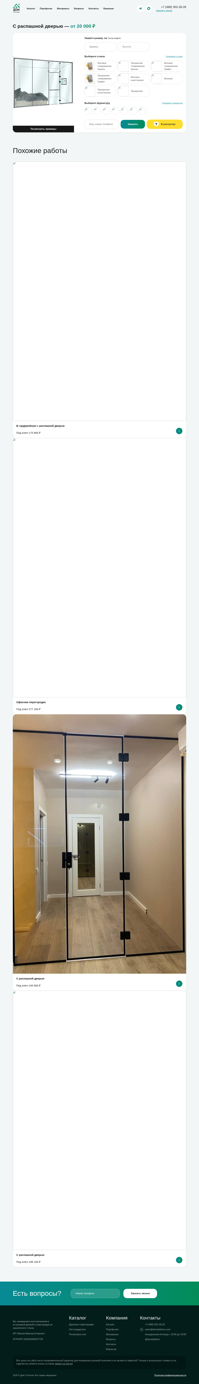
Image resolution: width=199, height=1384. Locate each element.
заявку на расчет (64, 1363)
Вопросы (79, 8)
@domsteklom (152, 1339)
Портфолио (46, 8)
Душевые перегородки (81, 1324)
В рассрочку (168, 124)
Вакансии (108, 8)
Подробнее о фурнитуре (172, 103)
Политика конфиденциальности (170, 1375)
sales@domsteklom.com (157, 1329)
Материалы (63, 8)
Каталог (31, 8)
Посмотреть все (77, 1334)
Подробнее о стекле (174, 57)
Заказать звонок (164, 10)
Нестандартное (77, 1329)
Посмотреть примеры (43, 129)
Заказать (133, 124)
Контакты (94, 8)
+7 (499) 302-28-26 (173, 7)
